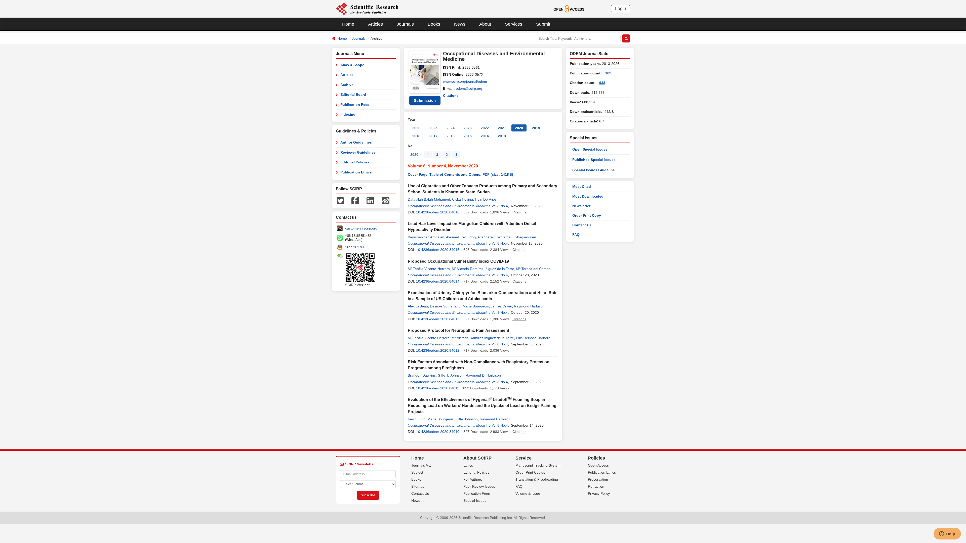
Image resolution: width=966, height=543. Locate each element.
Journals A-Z (421, 465)
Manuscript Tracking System (537, 465)
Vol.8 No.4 (500, 206)
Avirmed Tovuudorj (461, 237)
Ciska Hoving (462, 199)
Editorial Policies (354, 162)
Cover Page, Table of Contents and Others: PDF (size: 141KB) (460, 174)
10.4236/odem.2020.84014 (437, 281)
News (459, 24)
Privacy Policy (599, 493)
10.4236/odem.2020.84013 (437, 319)
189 (608, 73)
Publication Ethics (356, 172)
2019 (536, 128)
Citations (451, 96)
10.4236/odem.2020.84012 (437, 350)
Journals (405, 24)
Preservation (598, 479)
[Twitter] (340, 200)
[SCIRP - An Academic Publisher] (367, 9)
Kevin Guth (416, 419)
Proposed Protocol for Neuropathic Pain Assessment (458, 330)
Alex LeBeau (418, 306)
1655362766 (355, 247)
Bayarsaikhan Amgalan (426, 237)
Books (434, 24)
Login (620, 8)
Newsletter (581, 206)
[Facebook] (355, 200)
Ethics (468, 465)
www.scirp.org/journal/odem (465, 81)
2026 (416, 128)
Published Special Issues (594, 160)
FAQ (576, 235)
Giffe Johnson (467, 419)
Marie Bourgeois (476, 306)
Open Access (598, 465)
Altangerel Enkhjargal (494, 237)
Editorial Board (353, 95)
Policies (596, 458)
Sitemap (417, 486)
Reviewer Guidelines (358, 152)
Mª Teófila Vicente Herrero (429, 338)
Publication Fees (354, 105)
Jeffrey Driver (501, 306)
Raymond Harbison (529, 306)
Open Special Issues (590, 149)
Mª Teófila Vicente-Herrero (429, 269)
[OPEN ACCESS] (569, 9)
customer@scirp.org (361, 228)
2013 (502, 136)
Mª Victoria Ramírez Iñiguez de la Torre (483, 269)
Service (523, 458)
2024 (451, 128)
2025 (433, 128)
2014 (485, 136)
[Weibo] (385, 200)
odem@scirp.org (469, 88)
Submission (425, 100)
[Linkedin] (370, 200)
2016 (451, 136)
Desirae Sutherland (445, 306)
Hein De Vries (486, 199)
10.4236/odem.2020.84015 (437, 250)
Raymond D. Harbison (483, 375)
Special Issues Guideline (593, 170)
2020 (519, 128)
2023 (468, 128)
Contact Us (581, 225)
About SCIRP (477, 458)
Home (348, 24)
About (485, 24)
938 (602, 83)
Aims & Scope (352, 65)
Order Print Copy (586, 215)
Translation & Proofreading (536, 479)
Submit (543, 24)
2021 (502, 128)
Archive (346, 85)
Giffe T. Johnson (451, 375)
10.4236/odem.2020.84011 (437, 388)
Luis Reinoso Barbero (533, 338)
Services (513, 24)
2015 (468, 136)
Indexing (347, 114)
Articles (375, 24)
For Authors (472, 479)
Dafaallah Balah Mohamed (429, 199)
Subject (417, 472)
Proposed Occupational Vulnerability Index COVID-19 (458, 261)
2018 (416, 136)
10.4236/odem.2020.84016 (437, 212)
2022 (485, 128)
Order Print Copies (530, 472)
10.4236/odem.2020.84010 (437, 432)
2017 (433, 136)
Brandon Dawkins (422, 375)
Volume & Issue (527, 493)
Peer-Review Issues (479, 486)
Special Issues (474, 501)
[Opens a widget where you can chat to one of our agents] (947, 534)
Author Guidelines (356, 142)
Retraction (596, 486)
